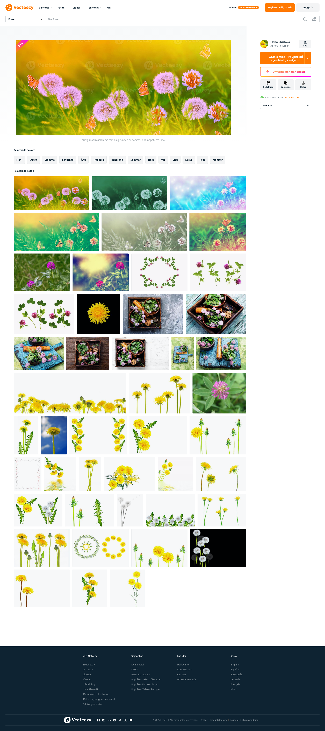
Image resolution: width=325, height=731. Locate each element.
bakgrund (117, 159)
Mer (109, 7)
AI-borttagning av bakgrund (99, 699)
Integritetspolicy (218, 719)
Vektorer (44, 7)
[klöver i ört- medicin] (153, 314)
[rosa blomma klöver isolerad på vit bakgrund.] (159, 272)
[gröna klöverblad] (208, 193)
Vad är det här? (292, 97)
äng (83, 159)
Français (235, 684)
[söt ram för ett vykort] (27, 474)
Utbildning (89, 684)
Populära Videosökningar (145, 689)
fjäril (19, 159)
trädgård (98, 159)
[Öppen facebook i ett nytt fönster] (98, 720)
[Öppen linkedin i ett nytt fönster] (109, 720)
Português (236, 674)
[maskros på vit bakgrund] (158, 435)
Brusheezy (89, 664)
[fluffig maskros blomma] (218, 548)
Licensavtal (137, 664)
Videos (77, 7)
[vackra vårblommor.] (98, 435)
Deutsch (235, 679)
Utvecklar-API (90, 689)
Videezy (87, 674)
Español (235, 669)
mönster (218, 159)
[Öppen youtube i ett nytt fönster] (131, 720)
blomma (50, 159)
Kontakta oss (184, 669)
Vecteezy (88, 669)
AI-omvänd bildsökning (96, 694)
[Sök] (305, 19)
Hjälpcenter (184, 664)
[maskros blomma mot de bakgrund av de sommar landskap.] (54, 435)
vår (163, 159)
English (234, 664)
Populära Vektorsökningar (146, 679)
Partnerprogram (140, 674)
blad (175, 159)
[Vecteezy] (19, 7)
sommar (136, 159)
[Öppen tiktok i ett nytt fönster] (120, 720)
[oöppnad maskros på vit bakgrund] (89, 510)
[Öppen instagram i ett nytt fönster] (103, 720)
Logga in (308, 7)
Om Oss (181, 674)
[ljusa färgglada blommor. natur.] (89, 588)
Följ (305, 45)
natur (188, 159)
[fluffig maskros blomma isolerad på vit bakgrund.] (70, 393)
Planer (233, 7)
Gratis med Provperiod (286, 58)
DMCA (134, 669)
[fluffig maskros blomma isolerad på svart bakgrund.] (98, 314)
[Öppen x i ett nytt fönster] (125, 720)
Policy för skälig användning (244, 719)
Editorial (94, 7)
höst (151, 159)
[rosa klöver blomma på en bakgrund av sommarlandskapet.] (42, 272)
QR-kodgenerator (93, 704)
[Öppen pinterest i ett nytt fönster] (114, 720)
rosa (202, 159)
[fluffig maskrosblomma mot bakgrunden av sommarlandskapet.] (51, 193)
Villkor (204, 719)
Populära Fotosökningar (144, 684)
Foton (60, 7)
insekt (33, 159)
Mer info (267, 105)
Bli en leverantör (186, 679)
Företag (87, 679)
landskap (68, 159)
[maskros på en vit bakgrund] (218, 435)
